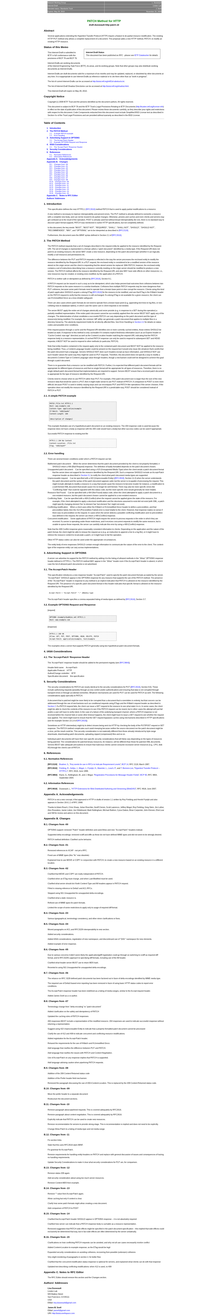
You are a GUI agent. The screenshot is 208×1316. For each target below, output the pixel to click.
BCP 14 (125, 764)
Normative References (62, 155)
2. (47, 131)
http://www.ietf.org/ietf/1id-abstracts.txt (108, 81)
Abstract (49, 30)
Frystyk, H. (92, 768)
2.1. (51, 133)
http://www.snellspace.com (63, 1313)
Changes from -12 (62, 187)
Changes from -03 (61, 170)
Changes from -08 (61, 180)
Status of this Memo (56, 47)
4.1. (51, 147)
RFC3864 (52, 775)
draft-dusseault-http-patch (102, 25)
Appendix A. (52, 159)
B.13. (52, 187)
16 (118, 25)
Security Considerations (61, 149)
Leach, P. (112, 768)
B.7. (51, 176)
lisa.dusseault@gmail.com (65, 1303)
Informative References (63, 157)
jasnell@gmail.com (62, 1310)
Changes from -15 (62, 193)
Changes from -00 (61, 164)
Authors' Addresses (56, 198)
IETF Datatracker (141, 55)
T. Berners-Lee (127, 768)
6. (47, 152)
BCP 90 (143, 775)
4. (47, 144)
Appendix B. (52, 162)
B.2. (51, 166)
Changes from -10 (62, 184)
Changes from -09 (62, 182)
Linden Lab (157, 6)
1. (47, 128)
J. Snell (158, 9)
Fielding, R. (64, 768)
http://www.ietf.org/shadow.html (115, 86)
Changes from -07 (61, 178)
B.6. (51, 174)
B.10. (52, 182)
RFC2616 (52, 768)
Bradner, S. (64, 764)
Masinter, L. (102, 768)
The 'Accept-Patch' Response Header (68, 147)
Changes (63, 162)
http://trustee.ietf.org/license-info (149, 107)
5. (47, 149)
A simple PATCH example (63, 133)
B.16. (52, 193)
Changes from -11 (62, 185)
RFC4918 (52, 789)
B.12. (52, 185)
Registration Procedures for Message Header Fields (116, 775)
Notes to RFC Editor (68, 195)
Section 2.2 (139, 322)
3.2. (51, 142)
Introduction (55, 128)
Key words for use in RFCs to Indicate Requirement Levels (95, 764)
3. (47, 138)
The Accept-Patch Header (64, 140)
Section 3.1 (86, 475)
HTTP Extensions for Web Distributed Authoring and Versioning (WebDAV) (104, 789)
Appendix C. (52, 195)
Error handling (59, 135)
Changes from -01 (61, 166)
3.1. (51, 140)
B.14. (52, 189)
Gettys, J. (74, 768)
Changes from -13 (62, 189)
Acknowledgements (68, 159)
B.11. (51, 184)
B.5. (51, 172)
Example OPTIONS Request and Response (70, 142)
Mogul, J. (83, 768)
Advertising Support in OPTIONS (65, 138)
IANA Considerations (59, 144)
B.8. (51, 178)
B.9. (51, 180)
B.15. (52, 191)
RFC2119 (52, 764)
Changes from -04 (61, 172)
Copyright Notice (54, 96)
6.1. (51, 155)
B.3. (51, 168)
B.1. (51, 164)
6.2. (51, 157)
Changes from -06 (61, 176)
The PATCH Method (59, 131)
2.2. (51, 135)
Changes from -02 (61, 168)
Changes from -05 (61, 174)
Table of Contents (54, 122)
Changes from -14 (62, 191)
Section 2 (52, 706)
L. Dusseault (156, 3)
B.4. (51, 170)
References (55, 152)
